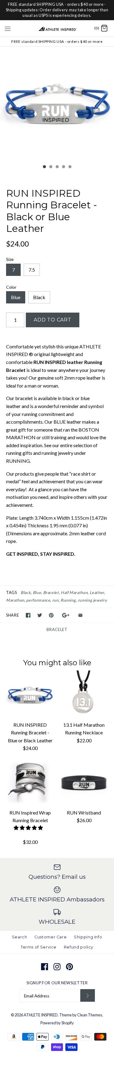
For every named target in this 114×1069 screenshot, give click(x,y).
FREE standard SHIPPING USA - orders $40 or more (56, 41)
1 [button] (44, 167)
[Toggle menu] (7, 28)
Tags (11, 592)
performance (38, 600)
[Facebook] (44, 966)
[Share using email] (80, 615)
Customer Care (50, 937)
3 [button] (57, 167)
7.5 (32, 270)
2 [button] (50, 167)
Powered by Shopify (57, 1022)
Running (68, 600)
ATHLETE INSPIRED (41, 1014)
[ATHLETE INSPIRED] (57, 28)
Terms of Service (39, 947)
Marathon (15, 600)
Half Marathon (74, 592)
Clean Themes (89, 1014)
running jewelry (92, 600)
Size (10, 259)
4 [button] (63, 167)
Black (39, 297)
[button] (29, 827)
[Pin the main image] (51, 615)
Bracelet (51, 592)
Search (19, 937)
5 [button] (70, 167)
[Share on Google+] (65, 615)
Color (11, 287)
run (55, 600)
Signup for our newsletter (57, 982)
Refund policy (78, 947)
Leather (97, 592)
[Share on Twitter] (39, 615)
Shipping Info (88, 937)
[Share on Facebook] (28, 615)
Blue (15, 297)
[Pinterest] (69, 966)
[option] (57, 103)
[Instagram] (57, 966)
